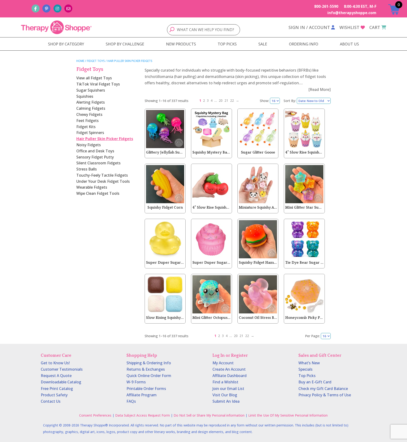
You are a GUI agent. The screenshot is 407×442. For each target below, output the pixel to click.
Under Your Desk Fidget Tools (103, 181)
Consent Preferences (95, 415)
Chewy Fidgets (89, 114)
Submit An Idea (226, 401)
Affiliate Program (141, 394)
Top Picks (307, 375)
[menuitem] (66, 44)
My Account (223, 362)
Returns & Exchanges (145, 369)
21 (226, 100)
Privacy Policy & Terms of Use (324, 394)
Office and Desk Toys (95, 151)
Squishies (84, 96)
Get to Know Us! (55, 362)
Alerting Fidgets (90, 102)
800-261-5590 (326, 6)
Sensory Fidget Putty (95, 157)
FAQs (131, 401)
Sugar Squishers (90, 90)
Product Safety (54, 394)
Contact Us (51, 401)
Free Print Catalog (57, 388)
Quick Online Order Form (148, 375)
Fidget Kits (86, 126)
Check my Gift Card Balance (323, 388)
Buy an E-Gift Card (314, 382)
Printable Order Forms (146, 388)
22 (232, 100)
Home (80, 61)
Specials (305, 369)
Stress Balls (86, 169)
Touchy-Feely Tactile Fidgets (102, 175)
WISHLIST (349, 27)
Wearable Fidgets (91, 187)
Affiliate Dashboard (229, 375)
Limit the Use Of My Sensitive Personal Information (288, 415)
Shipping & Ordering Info (148, 362)
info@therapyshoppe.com (351, 12)
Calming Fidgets (90, 108)
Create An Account (229, 369)
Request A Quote (56, 375)
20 (221, 100)
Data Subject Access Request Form (142, 415)
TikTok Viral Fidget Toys (98, 84)
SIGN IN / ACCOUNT (309, 27)
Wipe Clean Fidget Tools (97, 193)
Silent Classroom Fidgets (98, 163)
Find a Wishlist (225, 382)
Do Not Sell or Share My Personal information (209, 415)
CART (374, 27)
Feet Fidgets (87, 120)
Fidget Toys (96, 61)
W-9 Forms (136, 382)
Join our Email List (228, 388)
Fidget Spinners (90, 132)
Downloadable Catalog (61, 382)
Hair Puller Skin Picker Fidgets (104, 138)
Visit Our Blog (224, 394)
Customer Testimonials (62, 369)
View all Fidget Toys (94, 78)
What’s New (309, 362)
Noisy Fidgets (88, 144)
